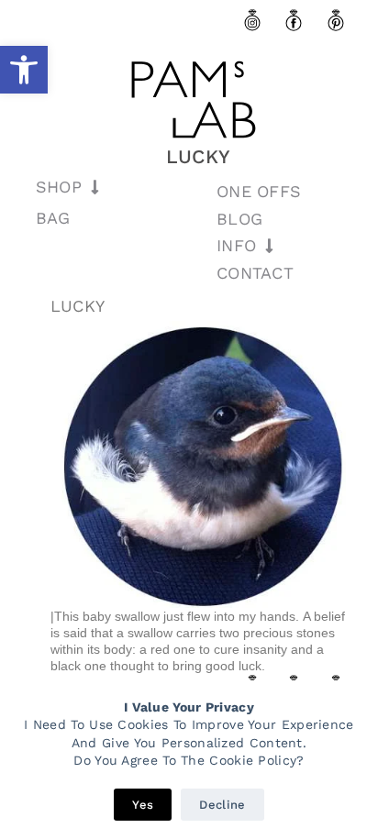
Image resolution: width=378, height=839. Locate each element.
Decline (222, 804)
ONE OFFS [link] (259, 191)
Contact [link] (255, 272)
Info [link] (236, 245)
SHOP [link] (59, 186)
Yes (142, 804)
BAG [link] (53, 217)
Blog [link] (239, 218)
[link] (24, 70)
